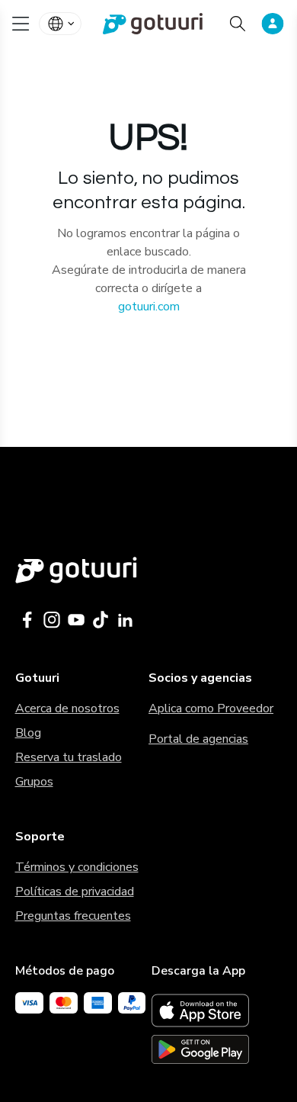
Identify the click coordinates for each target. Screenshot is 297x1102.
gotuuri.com (149, 306)
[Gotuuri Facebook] (27, 620)
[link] (148, 23)
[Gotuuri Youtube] (76, 620)
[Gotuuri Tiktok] (100, 620)
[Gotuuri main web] (149, 570)
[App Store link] (217, 1010)
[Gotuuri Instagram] (52, 620)
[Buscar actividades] (237, 23)
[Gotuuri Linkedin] (125, 620)
